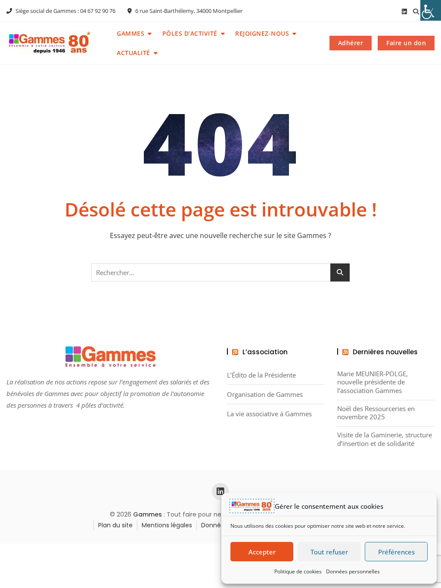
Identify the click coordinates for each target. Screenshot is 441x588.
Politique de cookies (298, 571)
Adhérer (350, 43)
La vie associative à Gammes (269, 414)
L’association (265, 351)
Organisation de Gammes (265, 394)
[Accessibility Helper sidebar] (430, 10)
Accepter (262, 552)
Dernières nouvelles (385, 351)
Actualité (133, 53)
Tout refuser (329, 552)
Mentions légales (167, 525)
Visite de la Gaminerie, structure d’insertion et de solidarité (384, 439)
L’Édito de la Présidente (261, 375)
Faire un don (406, 43)
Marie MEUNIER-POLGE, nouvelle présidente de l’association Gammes (372, 382)
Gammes (130, 33)
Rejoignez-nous (262, 33)
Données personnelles (353, 571)
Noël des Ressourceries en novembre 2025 (376, 413)
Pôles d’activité (189, 33)
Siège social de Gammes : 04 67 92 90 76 (64, 11)
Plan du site (115, 525)
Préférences (396, 552)
